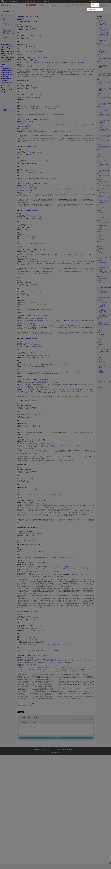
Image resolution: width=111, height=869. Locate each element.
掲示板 (96, 5)
